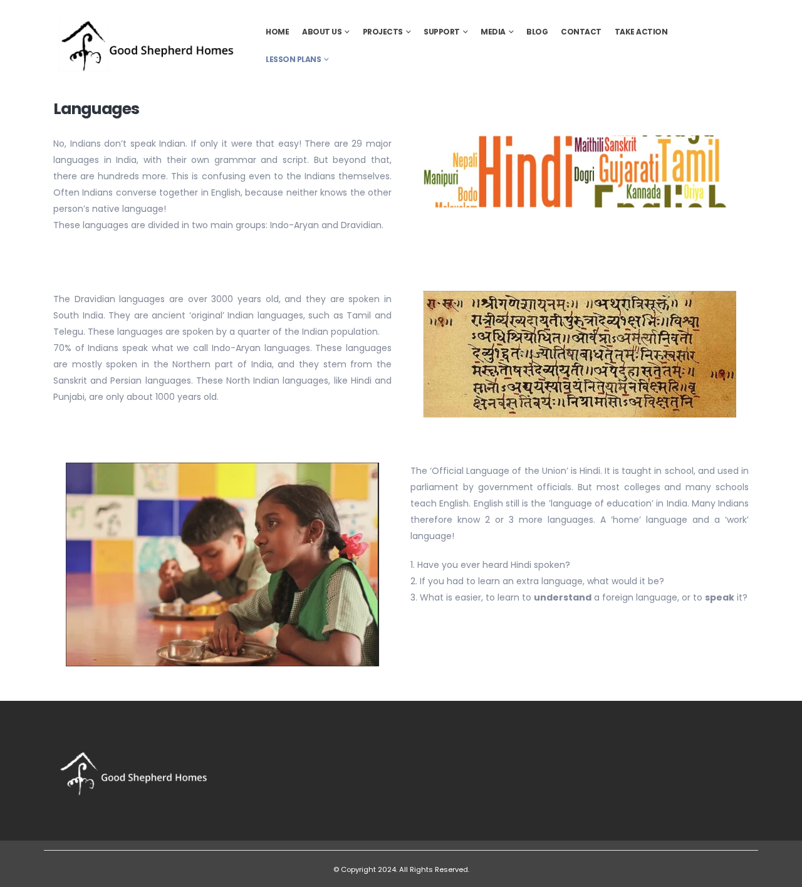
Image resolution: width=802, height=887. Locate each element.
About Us (321, 31)
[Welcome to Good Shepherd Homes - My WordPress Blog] (147, 46)
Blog (537, 31)
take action (641, 31)
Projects (383, 31)
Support (442, 31)
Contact (581, 31)
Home (277, 31)
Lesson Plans (293, 59)
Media (493, 31)
